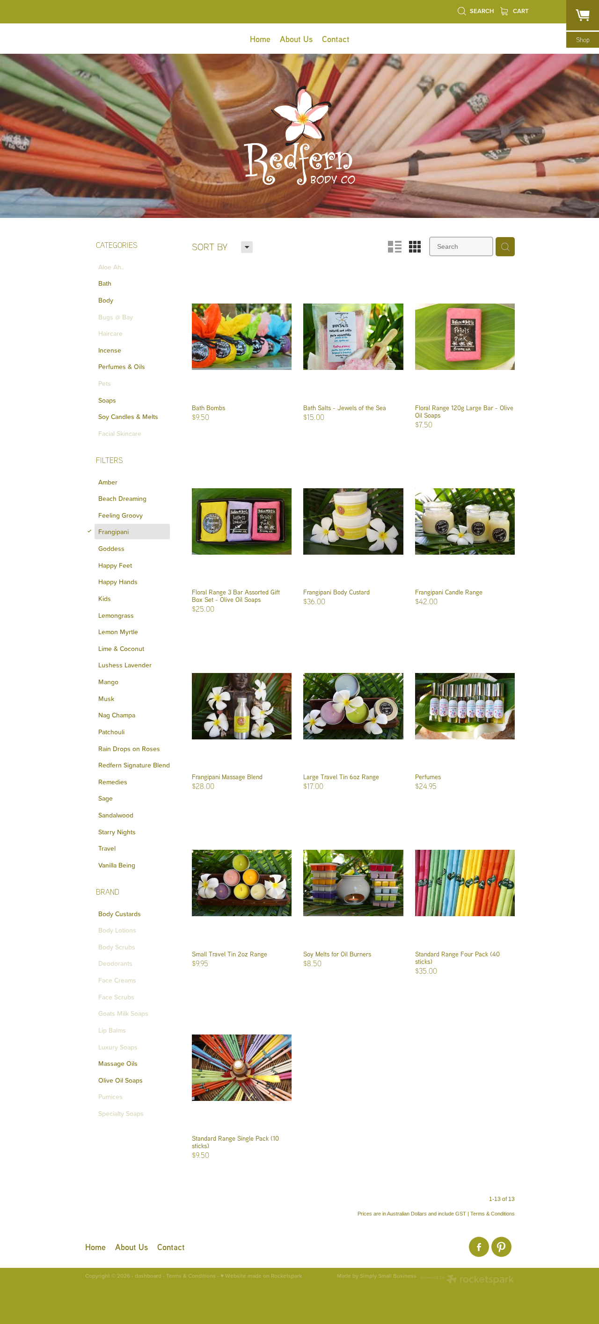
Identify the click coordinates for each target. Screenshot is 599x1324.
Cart (520, 11)
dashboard (148, 1276)
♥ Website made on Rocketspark (261, 1276)
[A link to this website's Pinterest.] (501, 1247)
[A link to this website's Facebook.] (479, 1247)
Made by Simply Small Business (376, 1276)
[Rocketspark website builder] (467, 1280)
